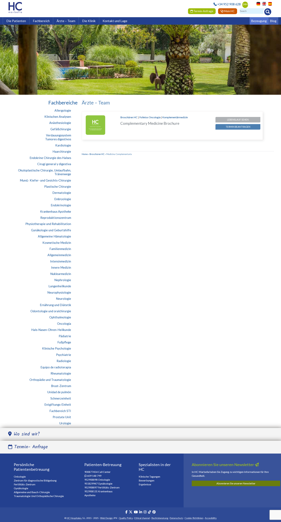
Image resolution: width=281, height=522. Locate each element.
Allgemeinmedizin (59, 255)
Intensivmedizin (60, 261)
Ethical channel (142, 518)
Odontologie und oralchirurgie (50, 311)
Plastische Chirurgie (57, 186)
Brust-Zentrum (61, 386)
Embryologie (62, 199)
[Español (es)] (269, 3)
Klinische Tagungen (149, 476)
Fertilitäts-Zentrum (24, 484)
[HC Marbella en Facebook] (126, 512)
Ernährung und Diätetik (55, 305)
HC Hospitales (74, 518)
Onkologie (20, 476)
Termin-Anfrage (203, 11)
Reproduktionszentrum (55, 217)
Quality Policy (126, 518)
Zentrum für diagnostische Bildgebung (35, 480)
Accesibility (211, 518)
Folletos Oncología (150, 117)
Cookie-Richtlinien (194, 518)
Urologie (65, 423)
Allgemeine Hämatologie (54, 236)
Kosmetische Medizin (56, 242)
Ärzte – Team (66, 21)
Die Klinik (89, 21)
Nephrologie (62, 280)
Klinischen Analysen (57, 116)
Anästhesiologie (60, 123)
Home (85, 154)
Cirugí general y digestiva (54, 164)
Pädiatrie (65, 336)
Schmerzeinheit (60, 398)
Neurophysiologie (59, 292)
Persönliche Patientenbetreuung (31, 467)
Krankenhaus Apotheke (55, 211)
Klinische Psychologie (56, 348)
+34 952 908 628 (229, 4)
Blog (273, 21)
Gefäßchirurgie (60, 129)
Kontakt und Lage (115, 21)
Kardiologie (63, 145)
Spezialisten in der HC (155, 467)
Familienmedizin (60, 249)
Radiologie (64, 361)
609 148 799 (94, 475)
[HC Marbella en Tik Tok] (149, 512)
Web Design (106, 518)
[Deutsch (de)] (257, 3)
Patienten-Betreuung (102, 464)
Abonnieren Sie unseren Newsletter (235, 483)
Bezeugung (259, 21)
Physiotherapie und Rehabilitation (48, 224)
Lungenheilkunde (59, 286)
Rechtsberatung (160, 518)
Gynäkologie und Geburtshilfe (51, 230)
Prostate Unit (62, 417)
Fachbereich (41, 21)
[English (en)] (263, 3)
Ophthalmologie (60, 317)
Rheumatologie (61, 373)
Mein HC (229, 11)
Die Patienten (16, 21)
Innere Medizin (61, 267)
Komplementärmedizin (175, 117)
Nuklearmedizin (60, 274)
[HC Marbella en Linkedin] (141, 512)
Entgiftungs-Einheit (57, 404)
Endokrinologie (61, 205)
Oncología (64, 323)
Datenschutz (176, 518)
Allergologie (62, 110)
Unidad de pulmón (59, 392)
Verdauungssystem (58, 135)
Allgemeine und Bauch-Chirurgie (32, 492)
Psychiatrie (63, 355)
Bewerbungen (146, 480)
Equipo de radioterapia (55, 367)
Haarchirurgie (62, 151)
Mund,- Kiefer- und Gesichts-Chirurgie (45, 180)
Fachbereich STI (60, 411)
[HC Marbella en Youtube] (135, 512)
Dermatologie (61, 192)
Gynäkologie (21, 488)
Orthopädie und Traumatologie (50, 380)
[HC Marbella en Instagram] (145, 512)
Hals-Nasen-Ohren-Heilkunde (51, 330)
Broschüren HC (129, 117)
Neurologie (63, 298)
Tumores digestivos (58, 139)
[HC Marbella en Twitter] (130, 512)
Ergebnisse (145, 484)
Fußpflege (64, 342)
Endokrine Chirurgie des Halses (50, 158)
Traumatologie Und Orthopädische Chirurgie (39, 496)
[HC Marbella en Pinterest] (154, 512)
